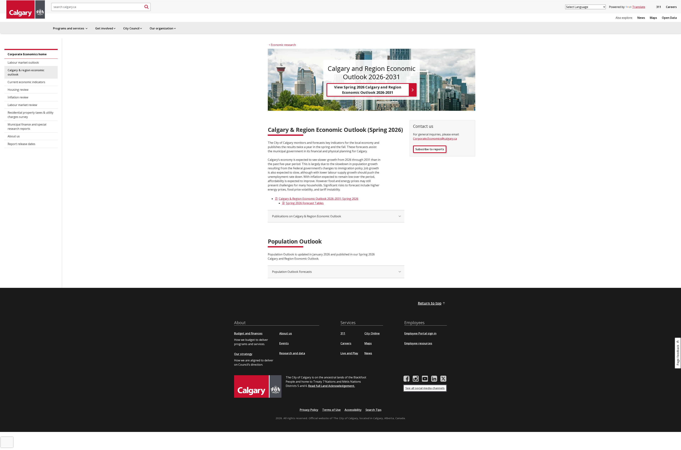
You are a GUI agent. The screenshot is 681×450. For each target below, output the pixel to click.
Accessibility (353, 410)
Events (284, 343)
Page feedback (678, 354)
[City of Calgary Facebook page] (406, 378)
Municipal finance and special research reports (27, 126)
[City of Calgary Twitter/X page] (443, 378)
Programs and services (69, 28)
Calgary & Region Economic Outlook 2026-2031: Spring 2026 (318, 199)
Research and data (292, 353)
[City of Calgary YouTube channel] (424, 378)
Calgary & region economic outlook (26, 72)
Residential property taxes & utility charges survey (30, 115)
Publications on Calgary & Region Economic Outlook (306, 216)
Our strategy (243, 354)
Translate (638, 7)
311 (658, 7)
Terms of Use (331, 410)
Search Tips (373, 410)
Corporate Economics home (27, 54)
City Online (372, 333)
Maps (653, 18)
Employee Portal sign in (420, 333)
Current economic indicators (26, 82)
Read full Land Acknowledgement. (331, 386)
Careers (671, 7)
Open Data (669, 18)
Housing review (18, 90)
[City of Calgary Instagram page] (415, 378)
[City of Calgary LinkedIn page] (434, 378)
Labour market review (22, 105)
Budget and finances (248, 333)
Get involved (104, 28)
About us (14, 136)
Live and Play (349, 353)
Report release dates (21, 144)
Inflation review (18, 97)
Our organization (161, 28)
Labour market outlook (23, 63)
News (641, 18)
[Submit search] (146, 7)
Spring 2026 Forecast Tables (305, 203)
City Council (131, 28)
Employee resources (418, 343)
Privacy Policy (309, 410)
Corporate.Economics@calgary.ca (435, 139)
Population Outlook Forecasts (292, 272)
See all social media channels (425, 388)
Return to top (429, 303)
